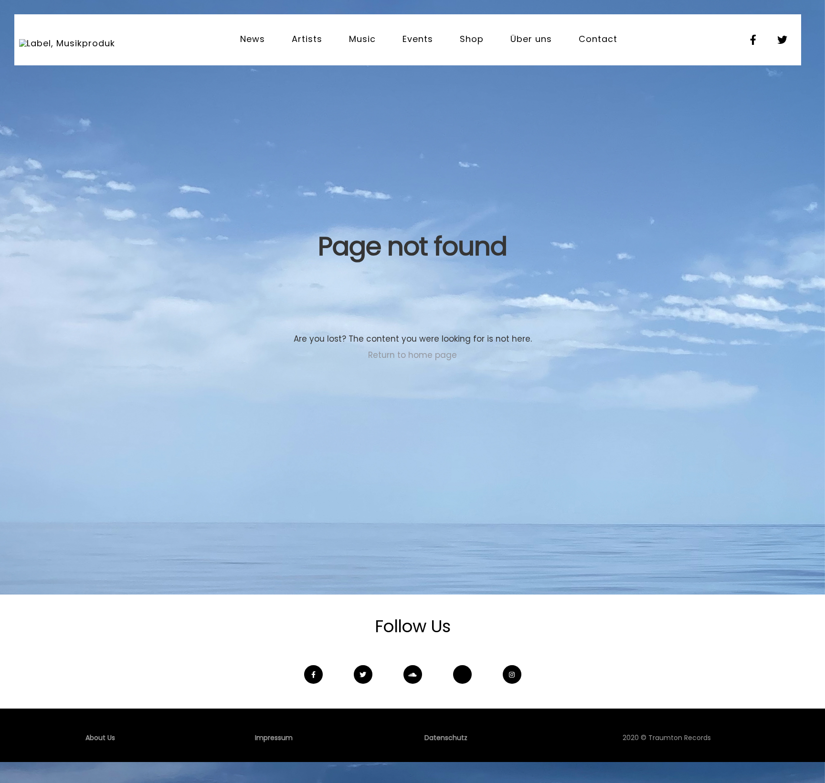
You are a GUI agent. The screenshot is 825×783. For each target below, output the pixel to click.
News (252, 39)
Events (417, 39)
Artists (307, 39)
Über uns (531, 39)
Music (362, 39)
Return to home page (412, 355)
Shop (472, 39)
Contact (598, 39)
